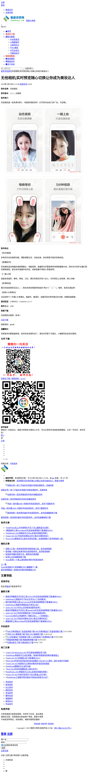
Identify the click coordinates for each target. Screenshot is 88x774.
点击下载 (4, 320)
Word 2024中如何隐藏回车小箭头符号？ (22, 669)
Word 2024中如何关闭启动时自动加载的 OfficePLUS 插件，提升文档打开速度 (37, 661)
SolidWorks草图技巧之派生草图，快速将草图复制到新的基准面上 (32, 655)
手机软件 (8, 71)
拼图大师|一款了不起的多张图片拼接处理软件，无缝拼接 (24, 490)
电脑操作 (9, 698)
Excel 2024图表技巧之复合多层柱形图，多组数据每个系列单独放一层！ (35, 539)
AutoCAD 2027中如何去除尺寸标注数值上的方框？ (27, 675)
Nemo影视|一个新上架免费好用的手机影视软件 (24, 560)
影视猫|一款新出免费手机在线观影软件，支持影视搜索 (28, 551)
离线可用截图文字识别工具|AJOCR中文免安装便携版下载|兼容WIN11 (34, 597)
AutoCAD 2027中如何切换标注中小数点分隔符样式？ (27, 536)
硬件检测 (9, 696)
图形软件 (9, 690)
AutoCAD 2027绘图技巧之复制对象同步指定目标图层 (27, 664)
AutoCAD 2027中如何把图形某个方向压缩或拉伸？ (26, 613)
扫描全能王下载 (27, 642)
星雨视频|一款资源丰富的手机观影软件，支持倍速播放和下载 (26, 517)
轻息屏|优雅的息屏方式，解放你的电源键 (22, 554)
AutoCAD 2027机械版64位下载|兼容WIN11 (23, 658)
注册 (3, 2)
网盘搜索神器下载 (29, 640)
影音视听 (9, 685)
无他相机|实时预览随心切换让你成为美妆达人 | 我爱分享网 (40, 481)
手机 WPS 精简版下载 (34, 634)
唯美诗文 (9, 10)
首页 (3, 71)
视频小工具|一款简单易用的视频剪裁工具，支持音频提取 (29, 549)
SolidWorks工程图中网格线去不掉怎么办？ (23, 605)
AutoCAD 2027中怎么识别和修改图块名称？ (23, 608)
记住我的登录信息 (10, 745)
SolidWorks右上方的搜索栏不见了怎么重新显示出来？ (28, 528)
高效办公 (9, 701)
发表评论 (23, 84)
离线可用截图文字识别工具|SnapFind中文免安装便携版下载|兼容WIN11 (34, 610)
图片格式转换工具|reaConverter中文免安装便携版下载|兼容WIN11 (32, 602)
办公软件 (9, 687)
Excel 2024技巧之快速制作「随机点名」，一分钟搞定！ (28, 616)
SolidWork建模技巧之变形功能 (18, 666)
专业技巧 (9, 704)
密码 (3, 742)
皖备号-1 (63, 728)
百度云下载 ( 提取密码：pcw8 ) (13, 379)
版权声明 (44, 724)
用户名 (3, 739)
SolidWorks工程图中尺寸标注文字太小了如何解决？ (26, 599)
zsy (53, 478)
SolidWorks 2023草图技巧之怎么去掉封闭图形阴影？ (27, 533)
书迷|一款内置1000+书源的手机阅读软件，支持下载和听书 (24, 508)
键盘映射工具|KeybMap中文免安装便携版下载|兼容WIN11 (29, 530)
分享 (3, 441)
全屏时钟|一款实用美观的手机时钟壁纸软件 (18, 499)
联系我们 (51, 724)
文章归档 (9, 13)
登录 (3, 5)
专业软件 (9, 693)
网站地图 (37, 724)
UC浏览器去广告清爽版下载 (42, 637)
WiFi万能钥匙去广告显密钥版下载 (49, 631)
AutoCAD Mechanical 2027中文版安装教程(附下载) (26, 653)
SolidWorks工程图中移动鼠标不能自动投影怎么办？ (28, 677)
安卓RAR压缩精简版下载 (16, 557)
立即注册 (4, 751)
